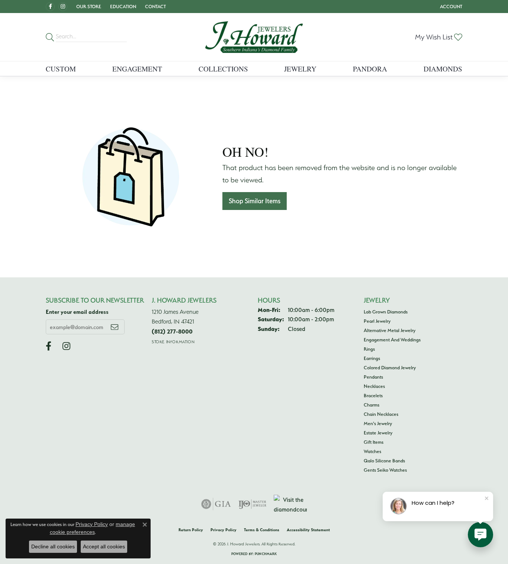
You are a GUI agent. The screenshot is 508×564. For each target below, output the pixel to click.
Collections (223, 68)
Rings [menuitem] (369, 349)
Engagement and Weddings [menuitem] (392, 339)
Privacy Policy (223, 529)
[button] (88, 6)
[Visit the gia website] (216, 504)
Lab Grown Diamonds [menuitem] (386, 312)
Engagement (137, 68)
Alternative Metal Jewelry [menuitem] (389, 330)
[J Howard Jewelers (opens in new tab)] (50, 6)
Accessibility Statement (308, 529)
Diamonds (443, 68)
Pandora (370, 68)
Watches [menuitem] (372, 451)
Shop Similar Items (254, 201)
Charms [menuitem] (371, 405)
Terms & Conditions (261, 529)
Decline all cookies (53, 546)
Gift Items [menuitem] (373, 442)
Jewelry (300, 68)
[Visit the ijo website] (252, 504)
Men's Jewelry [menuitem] (378, 423)
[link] (155, 6)
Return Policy (191, 529)
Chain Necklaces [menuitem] (381, 414)
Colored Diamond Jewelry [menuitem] (390, 367)
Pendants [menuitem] (373, 377)
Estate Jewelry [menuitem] (378, 433)
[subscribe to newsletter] (114, 327)
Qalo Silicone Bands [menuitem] (384, 460)
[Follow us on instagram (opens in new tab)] (62, 6)
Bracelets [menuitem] (373, 395)
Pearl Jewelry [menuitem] (377, 321)
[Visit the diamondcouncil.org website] (290, 504)
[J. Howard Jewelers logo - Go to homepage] (254, 37)
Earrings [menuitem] (372, 358)
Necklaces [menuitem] (374, 386)
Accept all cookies (104, 546)
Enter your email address (77, 311)
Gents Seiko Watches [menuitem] (385, 470)
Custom (61, 68)
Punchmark (266, 554)
